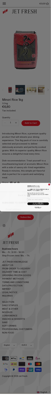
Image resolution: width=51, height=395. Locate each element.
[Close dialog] (49, 184)
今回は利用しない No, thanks (41, 207)
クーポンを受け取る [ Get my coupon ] (41, 203)
